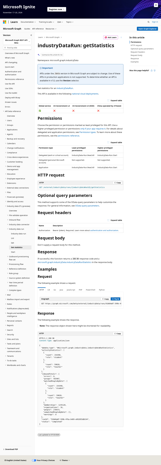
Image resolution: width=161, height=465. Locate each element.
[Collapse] (31, 35)
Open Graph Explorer (147, 29)
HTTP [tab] (41, 290)
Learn (40, 37)
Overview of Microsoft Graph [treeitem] (17, 53)
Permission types (87, 132)
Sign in (155, 22)
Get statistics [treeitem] (16, 247)
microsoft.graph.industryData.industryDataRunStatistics (64, 262)
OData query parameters (87, 205)
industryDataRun (65, 88)
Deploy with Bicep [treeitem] (12, 97)
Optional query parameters (142, 48)
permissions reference (68, 135)
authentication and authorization (104, 230)
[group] (80, 303)
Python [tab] (102, 290)
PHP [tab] (80, 290)
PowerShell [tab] (90, 290)
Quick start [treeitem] (9, 67)
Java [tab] (61, 290)
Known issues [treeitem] (11, 102)
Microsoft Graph (53, 37)
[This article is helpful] (151, 70)
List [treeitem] (12, 238)
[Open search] (148, 22)
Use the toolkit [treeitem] (11, 93)
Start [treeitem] (13, 252)
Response (135, 58)
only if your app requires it (93, 128)
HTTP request (136, 45)
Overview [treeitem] (11, 116)
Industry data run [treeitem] (18, 233)
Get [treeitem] (12, 243)
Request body (136, 55)
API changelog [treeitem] (11, 62)
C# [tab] (49, 290)
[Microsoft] (4, 22)
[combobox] (17, 41)
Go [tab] (55, 290)
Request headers (138, 52)
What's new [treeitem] (10, 58)
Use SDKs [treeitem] (9, 88)
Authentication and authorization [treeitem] (13, 73)
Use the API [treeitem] (10, 84)
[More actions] (121, 37)
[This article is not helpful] (154, 70)
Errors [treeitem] (7, 107)
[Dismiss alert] (156, 5)
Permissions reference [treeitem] (14, 79)
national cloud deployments (85, 93)
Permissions (136, 42)
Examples (135, 62)
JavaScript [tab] (71, 290)
